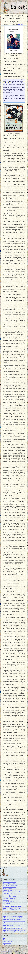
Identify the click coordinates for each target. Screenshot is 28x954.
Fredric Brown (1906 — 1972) (9, 887)
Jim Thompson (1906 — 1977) (9, 893)
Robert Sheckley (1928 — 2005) (10, 903)
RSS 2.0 (20, 951)
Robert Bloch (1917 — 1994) (9, 901)
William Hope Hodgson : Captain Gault (11, 925)
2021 (4, 938)
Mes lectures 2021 (7, 943)
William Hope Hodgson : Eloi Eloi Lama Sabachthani (14, 930)
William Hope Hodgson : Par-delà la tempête (12, 928)
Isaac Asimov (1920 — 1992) (9, 890)
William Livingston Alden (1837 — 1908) (11, 908)
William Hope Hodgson (8, 944)
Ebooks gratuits (6, 939)
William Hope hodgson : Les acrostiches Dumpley (14, 921)
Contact (15, 951)
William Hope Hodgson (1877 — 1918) (12, 906)
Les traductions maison (8, 941)
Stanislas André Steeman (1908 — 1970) (12, 905)
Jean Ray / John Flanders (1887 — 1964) (12, 891)
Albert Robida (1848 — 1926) (9, 883)
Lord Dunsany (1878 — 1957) (9, 898)
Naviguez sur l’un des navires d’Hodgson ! (12, 927)
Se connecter (10, 951)
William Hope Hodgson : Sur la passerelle (12, 919)
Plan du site (4, 951)
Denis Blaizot (20, 24)
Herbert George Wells (8, 888)
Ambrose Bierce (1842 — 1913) (10, 885)
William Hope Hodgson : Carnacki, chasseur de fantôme (13, 923)
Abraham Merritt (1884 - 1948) (9, 882)
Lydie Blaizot (6, 900)
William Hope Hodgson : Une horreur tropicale (13, 916)
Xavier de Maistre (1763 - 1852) (10, 909)
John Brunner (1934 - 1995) (9, 895)
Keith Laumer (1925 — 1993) (9, 896)
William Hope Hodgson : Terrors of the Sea (12, 931)
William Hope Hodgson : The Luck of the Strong (13, 917)
